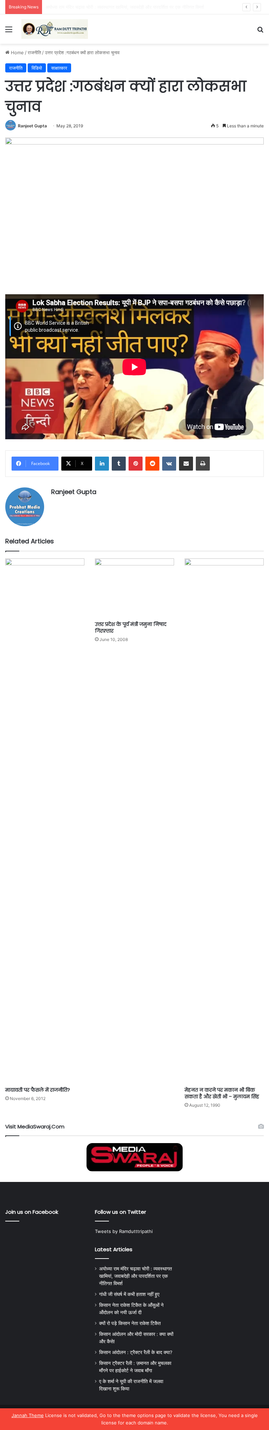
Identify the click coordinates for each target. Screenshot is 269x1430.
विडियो (37, 68)
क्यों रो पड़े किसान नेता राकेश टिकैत (130, 1323)
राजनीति (34, 52)
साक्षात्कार (59, 68)
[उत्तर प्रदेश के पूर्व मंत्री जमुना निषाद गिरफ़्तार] (134, 588)
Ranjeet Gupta (32, 125)
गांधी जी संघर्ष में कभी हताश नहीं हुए (74, 7)
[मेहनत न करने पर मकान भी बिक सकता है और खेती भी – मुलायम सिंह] (224, 820)
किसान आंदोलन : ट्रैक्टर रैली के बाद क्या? (135, 1352)
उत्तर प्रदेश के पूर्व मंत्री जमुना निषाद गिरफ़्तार (130, 627)
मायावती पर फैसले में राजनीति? (37, 1089)
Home (16, 52)
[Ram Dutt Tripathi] (54, 29)
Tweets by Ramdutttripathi (124, 1231)
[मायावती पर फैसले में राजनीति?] (44, 820)
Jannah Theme (28, 1415)
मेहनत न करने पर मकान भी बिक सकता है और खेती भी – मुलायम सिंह (222, 1093)
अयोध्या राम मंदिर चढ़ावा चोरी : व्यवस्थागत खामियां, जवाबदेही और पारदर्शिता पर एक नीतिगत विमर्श (135, 1276)
